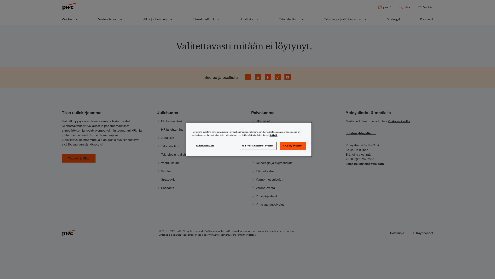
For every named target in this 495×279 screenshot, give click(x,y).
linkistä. (273, 135)
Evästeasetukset (205, 145)
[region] (249, 139)
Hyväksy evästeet (292, 145)
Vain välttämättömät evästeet (258, 145)
